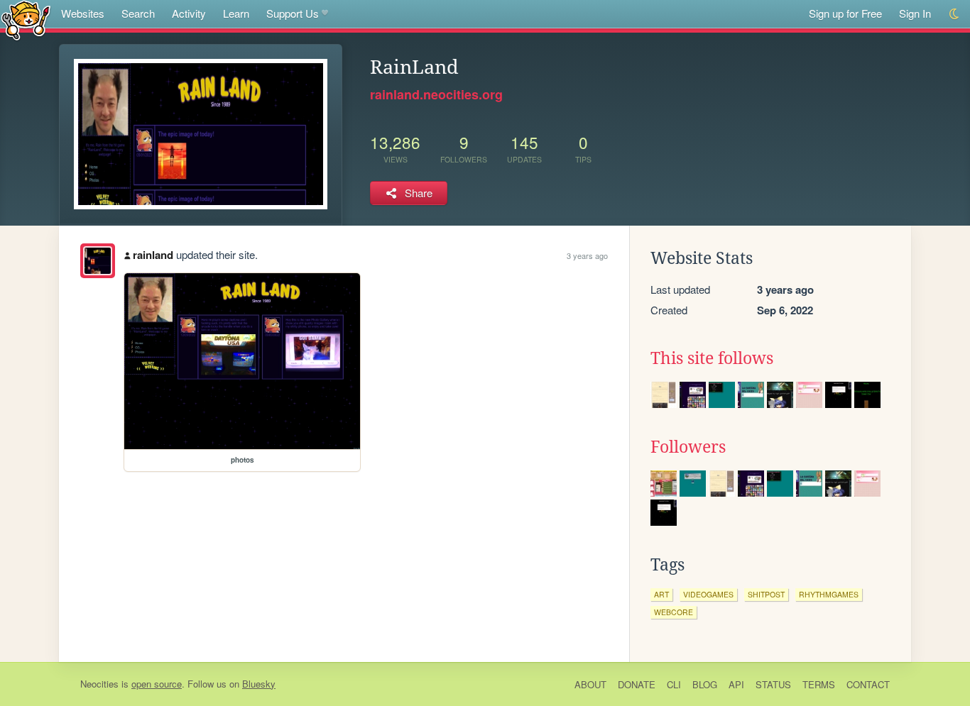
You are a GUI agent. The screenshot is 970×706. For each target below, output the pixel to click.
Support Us (292, 13)
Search (138, 13)
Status (773, 684)
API (736, 684)
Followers (688, 447)
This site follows (711, 358)
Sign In (915, 13)
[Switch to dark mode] (954, 14)
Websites (82, 13)
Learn (236, 13)
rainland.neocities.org (436, 94)
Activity (189, 13)
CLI (674, 684)
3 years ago (587, 255)
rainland (153, 255)
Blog (704, 684)
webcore (673, 612)
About (590, 684)
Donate (636, 684)
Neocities (99, 683)
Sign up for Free (845, 13)
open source (156, 683)
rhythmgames (829, 594)
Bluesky (259, 683)
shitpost (766, 594)
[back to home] (26, 19)
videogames (708, 594)
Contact (868, 684)
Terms (818, 684)
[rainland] (97, 260)
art (661, 594)
